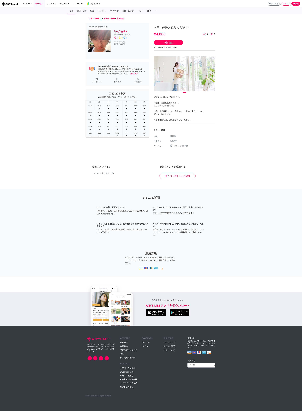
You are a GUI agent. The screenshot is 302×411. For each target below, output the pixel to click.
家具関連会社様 (126, 372)
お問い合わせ (169, 350)
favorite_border (204, 33)
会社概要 (124, 343)
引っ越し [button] (101, 11)
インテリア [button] (114, 11)
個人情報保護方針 (127, 358)
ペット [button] (140, 11)
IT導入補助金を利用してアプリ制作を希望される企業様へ (128, 383)
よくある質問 (169, 346)
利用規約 (124, 346)
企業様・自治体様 (127, 368)
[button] (274, 4)
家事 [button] (92, 11)
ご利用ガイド (169, 343)
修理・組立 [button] (82, 11)
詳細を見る (134, 74)
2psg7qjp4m (120, 31)
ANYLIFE (146, 343)
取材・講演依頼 (126, 376)
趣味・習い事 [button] (128, 11)
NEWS (145, 346)
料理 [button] (149, 11)
